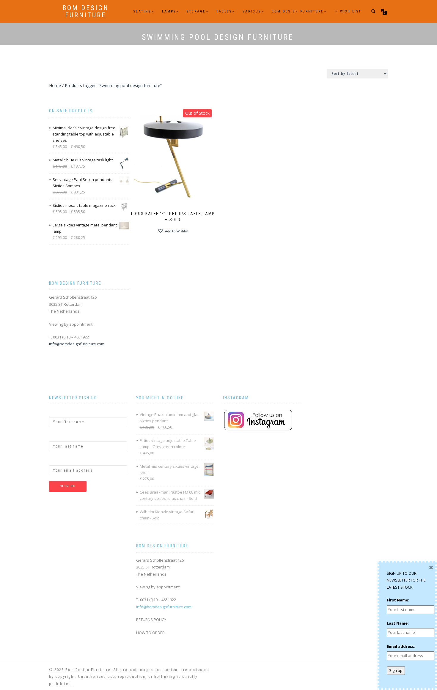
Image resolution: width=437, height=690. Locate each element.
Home (55, 85)
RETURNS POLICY (151, 619)
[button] (173, 231)
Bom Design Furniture (85, 11)
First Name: (60, 412)
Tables (224, 11)
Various (252, 11)
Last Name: (60, 436)
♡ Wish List (347, 11)
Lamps (169, 11)
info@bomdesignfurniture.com (76, 343)
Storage (196, 11)
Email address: (63, 460)
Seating (142, 11)
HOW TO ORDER (150, 632)
